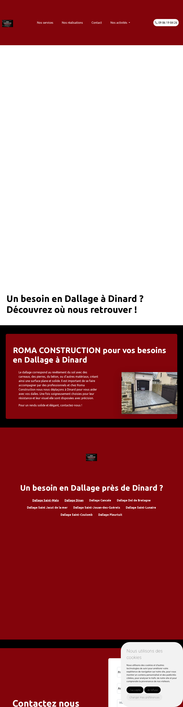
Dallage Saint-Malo (45, 500)
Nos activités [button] (119, 22)
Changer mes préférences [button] (144, 697)
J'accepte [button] (135, 689)
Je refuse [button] (152, 689)
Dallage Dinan (74, 500)
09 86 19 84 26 (167, 22)
